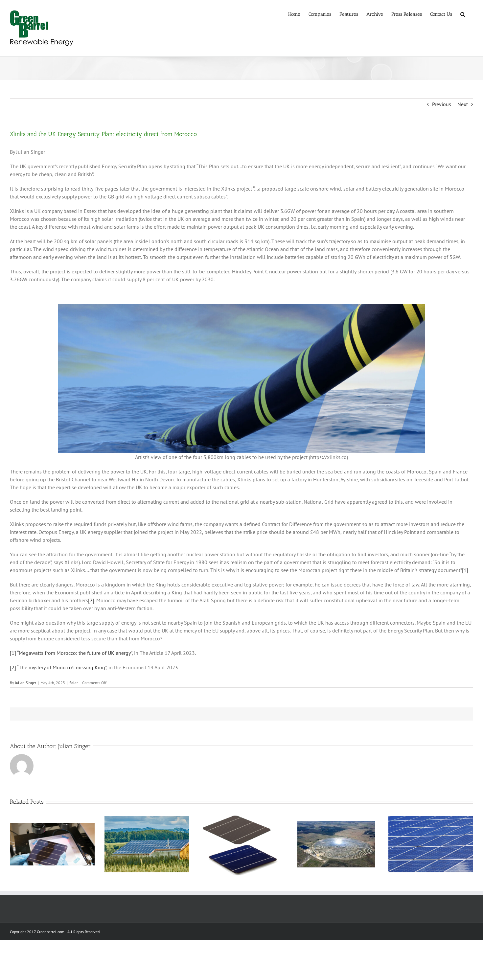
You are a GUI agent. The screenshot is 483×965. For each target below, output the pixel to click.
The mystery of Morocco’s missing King (62, 667)
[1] (465, 570)
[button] (462, 14)
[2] (91, 600)
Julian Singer (25, 682)
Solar (73, 682)
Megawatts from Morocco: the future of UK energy (75, 653)
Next (462, 104)
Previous (441, 104)
